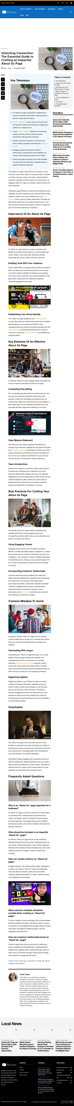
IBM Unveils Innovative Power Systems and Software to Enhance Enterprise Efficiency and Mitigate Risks (62, 159)
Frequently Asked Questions (61, 105)
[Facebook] (58, 3)
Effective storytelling (19, 122)
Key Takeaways (61, 81)
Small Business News (59, 118)
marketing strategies (19, 450)
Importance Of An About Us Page (63, 84)
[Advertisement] (37, 32)
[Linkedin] (62, 3)
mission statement (24, 131)
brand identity (39, 318)
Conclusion (59, 102)
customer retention (30, 332)
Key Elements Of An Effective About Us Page (62, 88)
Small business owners (24, 663)
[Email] (3, 98)
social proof (25, 592)
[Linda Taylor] (13, 990)
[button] (70, 12)
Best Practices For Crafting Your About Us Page (62, 93)
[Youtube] (71, 3)
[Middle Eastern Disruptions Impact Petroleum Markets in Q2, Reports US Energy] (28, 1033)
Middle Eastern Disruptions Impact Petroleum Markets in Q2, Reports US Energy (63, 134)
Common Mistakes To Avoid (62, 98)
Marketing (4, 48)
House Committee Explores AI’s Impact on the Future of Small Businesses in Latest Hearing (63, 173)
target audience (13, 330)
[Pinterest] (3, 89)
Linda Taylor (20, 68)
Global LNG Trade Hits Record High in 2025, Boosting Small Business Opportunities (62, 123)
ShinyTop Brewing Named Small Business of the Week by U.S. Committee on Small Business (62, 145)
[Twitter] (67, 3)
